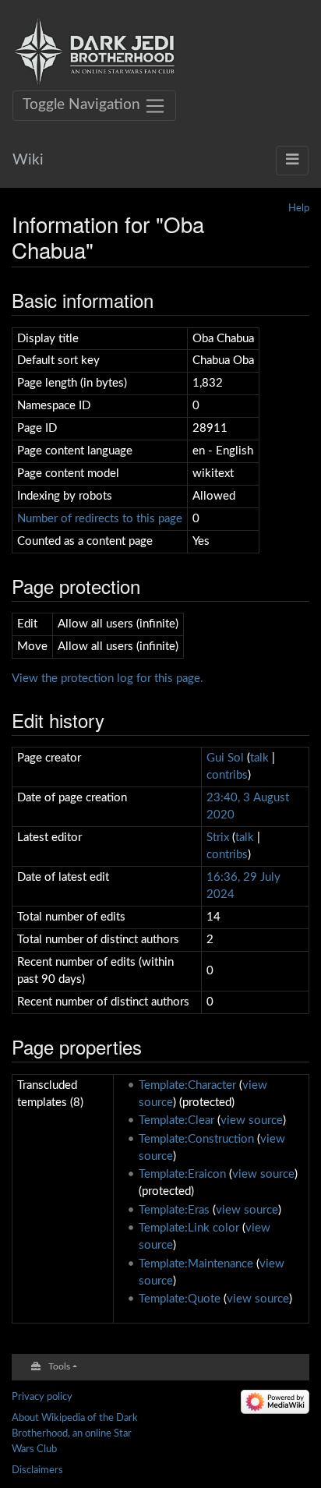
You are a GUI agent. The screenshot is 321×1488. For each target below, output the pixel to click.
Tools (59, 1367)
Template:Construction (196, 1139)
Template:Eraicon (182, 1174)
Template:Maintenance (196, 1264)
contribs (227, 775)
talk (259, 758)
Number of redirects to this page (99, 519)
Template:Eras (174, 1210)
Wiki (28, 160)
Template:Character (187, 1085)
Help (298, 208)
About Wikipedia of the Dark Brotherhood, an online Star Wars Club (75, 1433)
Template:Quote (179, 1299)
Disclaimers (37, 1470)
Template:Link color (189, 1228)
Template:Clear (176, 1120)
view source (251, 1120)
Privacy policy (42, 1396)
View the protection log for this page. (107, 678)
